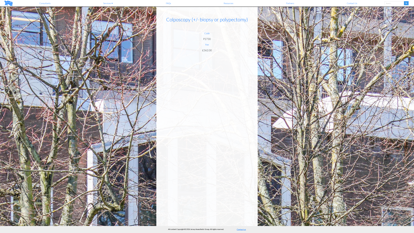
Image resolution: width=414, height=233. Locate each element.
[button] (108, 3)
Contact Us (352, 3)
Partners (290, 3)
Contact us (241, 229)
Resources (228, 3)
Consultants (45, 3)
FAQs (168, 3)
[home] (8, 3)
